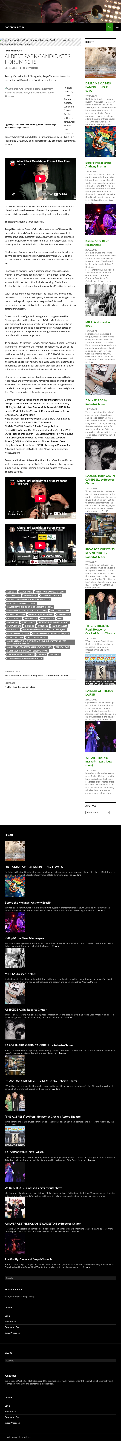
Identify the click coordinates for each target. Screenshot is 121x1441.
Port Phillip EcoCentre (18, 633)
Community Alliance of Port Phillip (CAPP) (27, 611)
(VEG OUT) (11, 592)
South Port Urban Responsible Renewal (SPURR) (29, 647)
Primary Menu (117, 27)
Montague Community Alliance (54, 622)
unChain (42, 655)
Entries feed (10, 1321)
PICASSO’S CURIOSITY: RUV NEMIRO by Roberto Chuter (100, 553)
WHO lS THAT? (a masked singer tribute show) (98, 761)
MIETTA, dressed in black (20, 974)
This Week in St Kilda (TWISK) (20, 655)
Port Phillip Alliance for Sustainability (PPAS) (44, 630)
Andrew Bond (30, 596)
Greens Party (64, 614)
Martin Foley (28, 622)
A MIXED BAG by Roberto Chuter (26, 1009)
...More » (78, 874)
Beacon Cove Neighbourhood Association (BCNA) (30, 607)
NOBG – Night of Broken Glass (20, 685)
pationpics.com (14, 27)
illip (25, 418)
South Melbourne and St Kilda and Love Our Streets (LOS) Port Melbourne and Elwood (36, 642)
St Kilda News (62, 647)
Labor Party (31, 618)
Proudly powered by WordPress (18, 1437)
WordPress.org (12, 1332)
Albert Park (26, 592)
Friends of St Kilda (16, 614)
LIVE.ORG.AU (12, 622)
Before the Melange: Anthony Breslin (28, 902)
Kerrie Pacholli (30, 68)
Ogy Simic (29, 626)
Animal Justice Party (51, 596)
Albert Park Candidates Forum (50, 592)
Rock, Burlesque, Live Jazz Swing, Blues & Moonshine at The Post (36, 673)
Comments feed (12, 1327)
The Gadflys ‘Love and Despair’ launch (28, 1259)
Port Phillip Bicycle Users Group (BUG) (51, 633)
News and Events (14, 51)
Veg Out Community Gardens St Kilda (24, 658)
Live (60, 618)
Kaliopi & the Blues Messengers (24, 938)
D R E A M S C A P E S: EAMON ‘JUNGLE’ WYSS (98, 87)
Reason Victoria (15, 637)
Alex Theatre (13, 596)
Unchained (55, 655)
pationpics (43, 626)
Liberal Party (47, 618)
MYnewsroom (14, 626)
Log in (8, 1315)
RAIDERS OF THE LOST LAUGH (24, 1152)
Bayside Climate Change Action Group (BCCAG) (28, 599)
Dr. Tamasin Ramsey (60, 611)
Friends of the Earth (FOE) (41, 614)
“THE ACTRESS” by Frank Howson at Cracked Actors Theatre (100, 629)
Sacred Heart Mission (37, 637)
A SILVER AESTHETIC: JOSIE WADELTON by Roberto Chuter (43, 1223)
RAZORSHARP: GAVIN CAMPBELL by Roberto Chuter (100, 479)
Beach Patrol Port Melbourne (21, 603)
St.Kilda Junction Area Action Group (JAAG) (27, 651)
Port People (13, 630)
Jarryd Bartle (14, 618)
